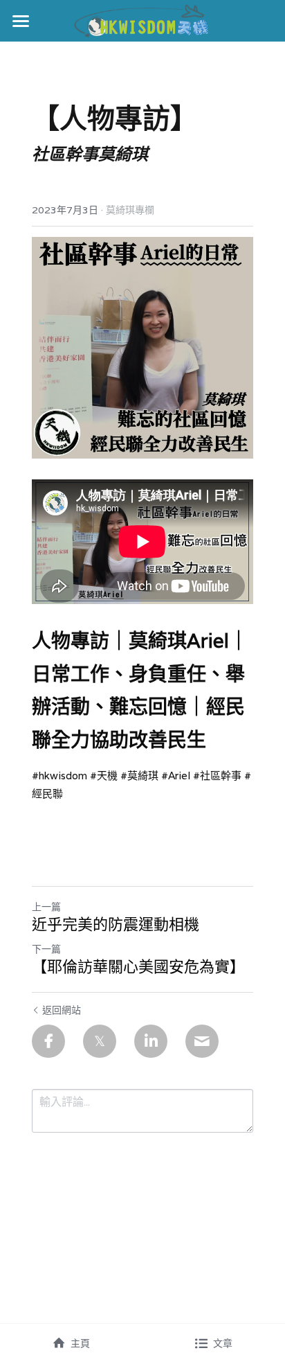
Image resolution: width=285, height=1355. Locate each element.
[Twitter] (99, 1041)
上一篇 (46, 907)
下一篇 (46, 949)
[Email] (202, 1041)
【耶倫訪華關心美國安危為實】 (138, 966)
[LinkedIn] (150, 1041)
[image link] (143, 20)
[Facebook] (48, 1041)
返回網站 (61, 1010)
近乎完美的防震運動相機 (115, 924)
